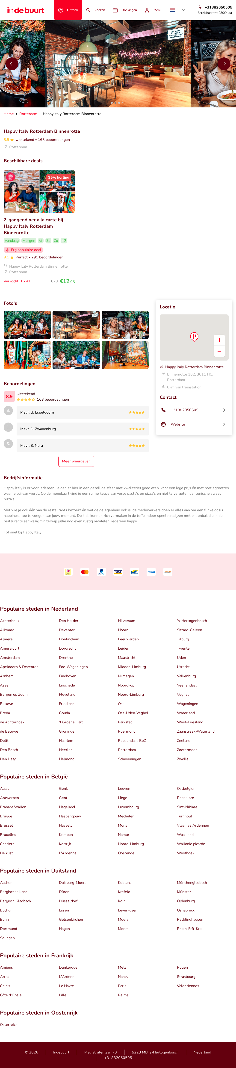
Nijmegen (126, 676)
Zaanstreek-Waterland (196, 731)
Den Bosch (9, 749)
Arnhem (7, 676)
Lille (62, 995)
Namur (123, 834)
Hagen (64, 928)
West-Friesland (190, 722)
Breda (5, 713)
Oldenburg (186, 901)
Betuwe (6, 703)
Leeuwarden (128, 639)
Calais (5, 985)
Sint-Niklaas (187, 807)
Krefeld (124, 891)
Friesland (66, 703)
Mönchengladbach (192, 882)
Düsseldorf (68, 901)
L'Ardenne (68, 853)
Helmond (66, 759)
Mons (122, 825)
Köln (122, 901)
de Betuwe (9, 731)
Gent (63, 797)
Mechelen (126, 816)
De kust (6, 853)
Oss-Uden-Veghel (133, 713)
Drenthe (66, 657)
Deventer (67, 630)
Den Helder (68, 620)
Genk (63, 788)
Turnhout (184, 816)
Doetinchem (69, 639)
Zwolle (183, 759)
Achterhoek (9, 620)
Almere (6, 639)
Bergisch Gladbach (15, 901)
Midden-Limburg (132, 666)
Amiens (6, 967)
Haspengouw (70, 816)
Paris (122, 985)
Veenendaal (187, 685)
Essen (64, 910)
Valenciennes (188, 985)
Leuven (124, 788)
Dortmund (8, 928)
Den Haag (8, 759)
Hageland (67, 807)
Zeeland (183, 740)
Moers (123, 919)
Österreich (9, 1024)
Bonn (4, 919)
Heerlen (66, 749)
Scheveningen (129, 759)
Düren (64, 891)
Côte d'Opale (11, 995)
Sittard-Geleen (189, 630)
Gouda (64, 713)
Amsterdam (10, 657)
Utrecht (183, 666)
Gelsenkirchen (71, 919)
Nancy (123, 976)
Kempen (66, 834)
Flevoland (67, 694)
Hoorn (123, 630)
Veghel (183, 694)
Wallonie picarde (191, 843)
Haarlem (66, 740)
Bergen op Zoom (14, 694)
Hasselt (65, 825)
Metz (122, 967)
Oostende (126, 853)
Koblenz (124, 882)
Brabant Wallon (13, 807)
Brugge (6, 816)
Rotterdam (127, 749)
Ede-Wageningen (73, 666)
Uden (181, 657)
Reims (123, 995)
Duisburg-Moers (72, 882)
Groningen (68, 731)
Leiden (123, 648)
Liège (122, 797)
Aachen (6, 882)
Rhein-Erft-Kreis (190, 928)
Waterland (186, 713)
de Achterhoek (12, 722)
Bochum (7, 910)
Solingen (7, 938)
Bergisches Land (13, 891)
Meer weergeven (76, 461)
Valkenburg (186, 676)
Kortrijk (65, 843)
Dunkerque (68, 967)
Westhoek (185, 853)
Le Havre (66, 985)
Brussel (6, 825)
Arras (4, 976)
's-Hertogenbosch (192, 620)
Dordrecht (67, 648)
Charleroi (7, 843)
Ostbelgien (186, 788)
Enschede (67, 685)
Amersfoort (9, 648)
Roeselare (185, 797)
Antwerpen (9, 797)
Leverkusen (127, 910)
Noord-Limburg (131, 694)
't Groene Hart (71, 722)
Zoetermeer (187, 749)
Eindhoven (67, 676)
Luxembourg (128, 807)
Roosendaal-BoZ (132, 740)
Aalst (4, 788)
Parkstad (125, 722)
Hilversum (126, 620)
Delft (4, 740)
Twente (183, 648)
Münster (184, 891)
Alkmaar (7, 630)
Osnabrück (186, 910)
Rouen (182, 967)
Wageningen (187, 703)
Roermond (127, 731)
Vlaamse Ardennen (193, 825)
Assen (5, 685)
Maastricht (127, 657)
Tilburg (183, 639)
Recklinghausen (190, 919)
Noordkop (126, 685)
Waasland (185, 834)
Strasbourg (186, 976)
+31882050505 (118, 1057)
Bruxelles (8, 834)
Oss (121, 703)
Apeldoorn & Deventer (19, 666)
